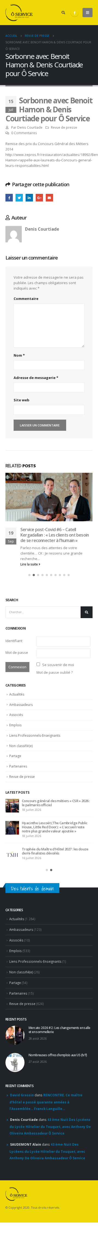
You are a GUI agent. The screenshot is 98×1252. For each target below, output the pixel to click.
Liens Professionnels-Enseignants (34, 735)
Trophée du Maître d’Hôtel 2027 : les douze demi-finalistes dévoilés (55, 851)
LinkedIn (29, 197)
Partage (15, 756)
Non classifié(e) (21, 746)
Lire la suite (29, 564)
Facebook (9, 197)
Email (49, 197)
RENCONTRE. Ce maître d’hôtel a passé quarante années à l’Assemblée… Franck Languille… (46, 1102)
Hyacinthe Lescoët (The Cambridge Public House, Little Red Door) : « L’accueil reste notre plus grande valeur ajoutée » (55, 826)
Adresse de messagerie (36, 377)
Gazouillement (19, 197)
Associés (16, 714)
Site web (21, 400)
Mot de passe (16, 652)
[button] (29, 575)
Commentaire (26, 298)
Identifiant (13, 640)
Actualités (16, 694)
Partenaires (18, 766)
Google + (39, 197)
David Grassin (22, 1095)
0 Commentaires (24, 133)
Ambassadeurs (21, 704)
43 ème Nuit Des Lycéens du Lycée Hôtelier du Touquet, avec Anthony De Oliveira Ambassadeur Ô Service (50, 1126)
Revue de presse (64, 127)
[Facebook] (75, 12)
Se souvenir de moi (58, 664)
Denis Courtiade (29, 127)
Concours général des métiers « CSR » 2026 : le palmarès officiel (56, 802)
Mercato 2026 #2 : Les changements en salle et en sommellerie (59, 1029)
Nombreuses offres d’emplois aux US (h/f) (58, 1055)
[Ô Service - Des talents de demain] (19, 12)
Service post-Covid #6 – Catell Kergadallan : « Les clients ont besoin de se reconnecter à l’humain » (54, 535)
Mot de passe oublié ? (54, 672)
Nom (19, 355)
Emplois (15, 725)
